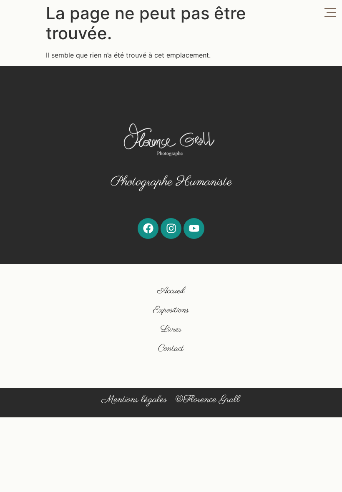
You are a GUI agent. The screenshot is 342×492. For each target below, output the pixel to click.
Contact (171, 348)
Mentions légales (134, 400)
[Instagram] (171, 228)
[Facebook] (148, 228)
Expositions (171, 310)
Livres (171, 329)
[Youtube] (194, 228)
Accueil (171, 290)
